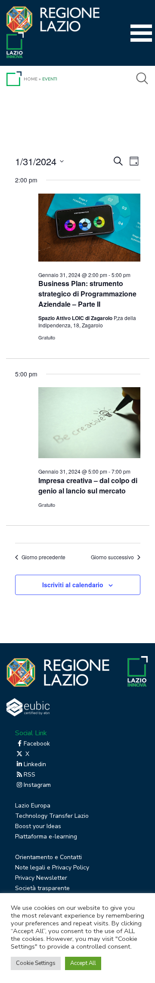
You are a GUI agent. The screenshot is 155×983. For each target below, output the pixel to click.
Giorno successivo (112, 557)
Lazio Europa (32, 805)
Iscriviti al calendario (72, 584)
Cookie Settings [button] (36, 963)
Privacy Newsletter (41, 878)
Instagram (37, 785)
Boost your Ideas (38, 826)
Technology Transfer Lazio (52, 816)
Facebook (37, 744)
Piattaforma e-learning (46, 836)
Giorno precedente (43, 557)
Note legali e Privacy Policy (52, 867)
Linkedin (35, 764)
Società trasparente (42, 888)
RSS (29, 774)
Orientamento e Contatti (48, 857)
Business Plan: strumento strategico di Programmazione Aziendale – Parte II (87, 293)
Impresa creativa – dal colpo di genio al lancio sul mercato (87, 485)
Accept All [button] (83, 963)
